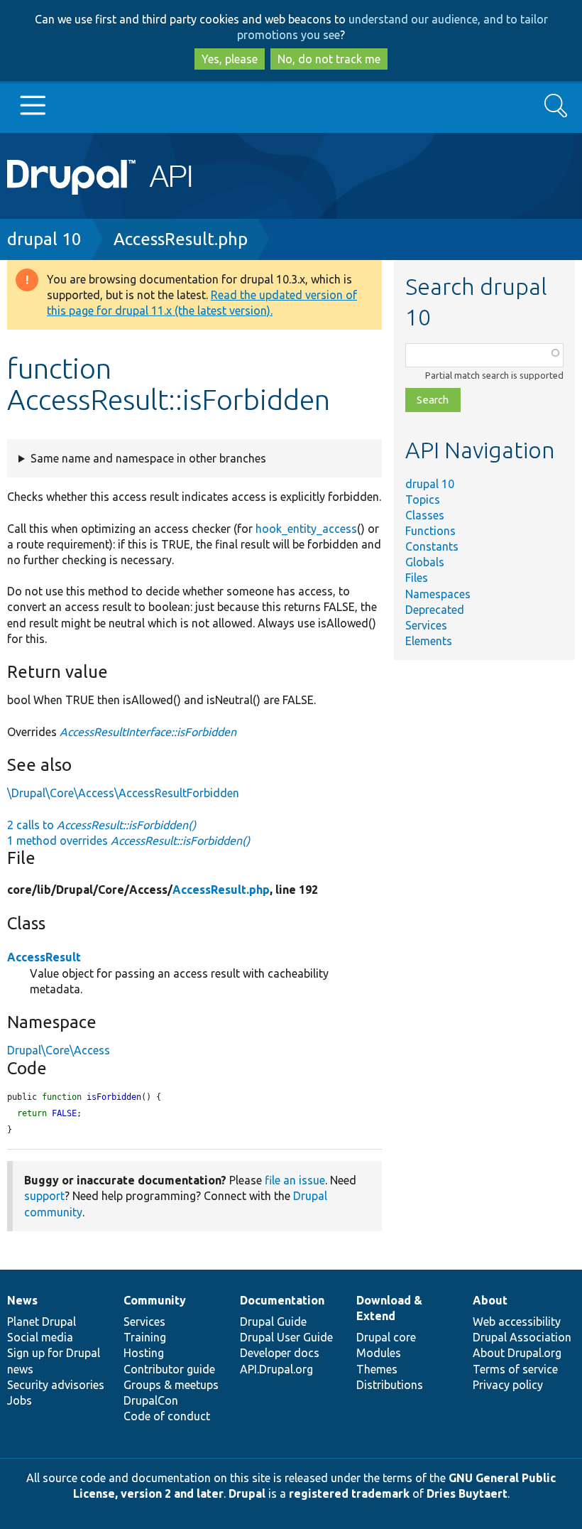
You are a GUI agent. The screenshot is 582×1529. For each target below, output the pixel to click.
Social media (40, 1337)
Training (144, 1337)
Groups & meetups (171, 1384)
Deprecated (434, 609)
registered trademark (349, 1493)
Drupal (247, 1493)
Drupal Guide (273, 1321)
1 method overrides (128, 840)
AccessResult (44, 957)
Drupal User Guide (286, 1337)
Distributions (389, 1384)
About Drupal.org (517, 1352)
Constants (432, 546)
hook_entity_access (306, 528)
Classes (424, 515)
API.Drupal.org (276, 1369)
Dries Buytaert (467, 1493)
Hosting (143, 1352)
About (490, 1300)
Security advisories (55, 1384)
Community (154, 1300)
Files (416, 577)
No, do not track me (329, 59)
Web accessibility (517, 1321)
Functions (430, 530)
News (22, 1300)
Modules (378, 1352)
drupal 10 (44, 239)
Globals (424, 562)
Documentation (282, 1300)
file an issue (295, 1180)
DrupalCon (150, 1400)
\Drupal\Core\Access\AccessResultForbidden (123, 793)
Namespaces (438, 594)
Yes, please (230, 59)
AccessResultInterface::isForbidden (148, 731)
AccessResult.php (181, 239)
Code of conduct (166, 1416)
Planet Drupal (41, 1321)
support (44, 1195)
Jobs (19, 1400)
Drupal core (386, 1337)
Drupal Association (522, 1337)
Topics (422, 499)
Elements (428, 640)
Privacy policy (508, 1384)
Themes (376, 1369)
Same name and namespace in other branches (148, 458)
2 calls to (101, 824)
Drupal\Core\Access (58, 1050)
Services (426, 625)
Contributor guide (169, 1369)
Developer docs (279, 1352)
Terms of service (515, 1369)
